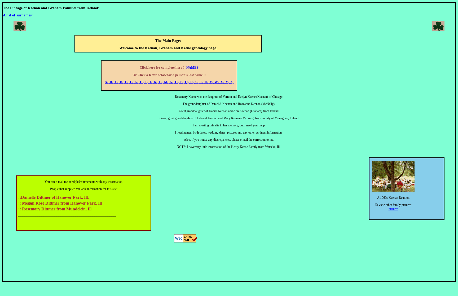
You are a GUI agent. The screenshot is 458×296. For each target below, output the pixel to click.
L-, (161, 82)
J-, (151, 82)
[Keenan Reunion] (393, 190)
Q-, (187, 82)
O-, (177, 82)
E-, (127, 82)
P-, (182, 82)
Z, (232, 82)
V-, (212, 82)
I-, (147, 82)
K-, (156, 82)
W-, (217, 82)
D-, (122, 82)
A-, (107, 82)
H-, (142, 82)
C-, (117, 82)
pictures (393, 209)
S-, (197, 82)
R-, (192, 82)
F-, (132, 82)
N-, (172, 82)
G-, (137, 82)
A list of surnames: (18, 15)
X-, (223, 82)
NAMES (192, 67)
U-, (207, 82)
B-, (112, 82)
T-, (202, 82)
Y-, (228, 82)
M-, (167, 82)
